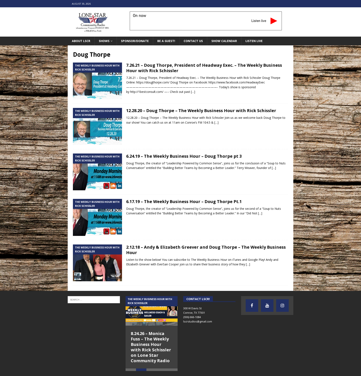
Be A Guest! (166, 41)
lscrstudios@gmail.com (197, 321)
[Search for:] (94, 299)
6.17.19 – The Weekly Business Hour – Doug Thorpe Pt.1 (184, 201)
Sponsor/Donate (135, 41)
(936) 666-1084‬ (192, 317)
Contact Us (193, 41)
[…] (193, 92)
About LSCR (81, 41)
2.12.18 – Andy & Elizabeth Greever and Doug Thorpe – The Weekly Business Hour (206, 249)
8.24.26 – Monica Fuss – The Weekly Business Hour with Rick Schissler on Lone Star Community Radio (151, 347)
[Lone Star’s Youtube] (267, 305)
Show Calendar (224, 41)
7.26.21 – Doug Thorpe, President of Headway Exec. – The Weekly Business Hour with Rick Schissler (204, 67)
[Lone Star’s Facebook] (252, 305)
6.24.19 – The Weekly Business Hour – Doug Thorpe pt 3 (184, 156)
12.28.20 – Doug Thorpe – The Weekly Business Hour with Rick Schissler (201, 110)
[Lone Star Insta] (282, 305)
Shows (104, 41)
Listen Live (254, 41)
